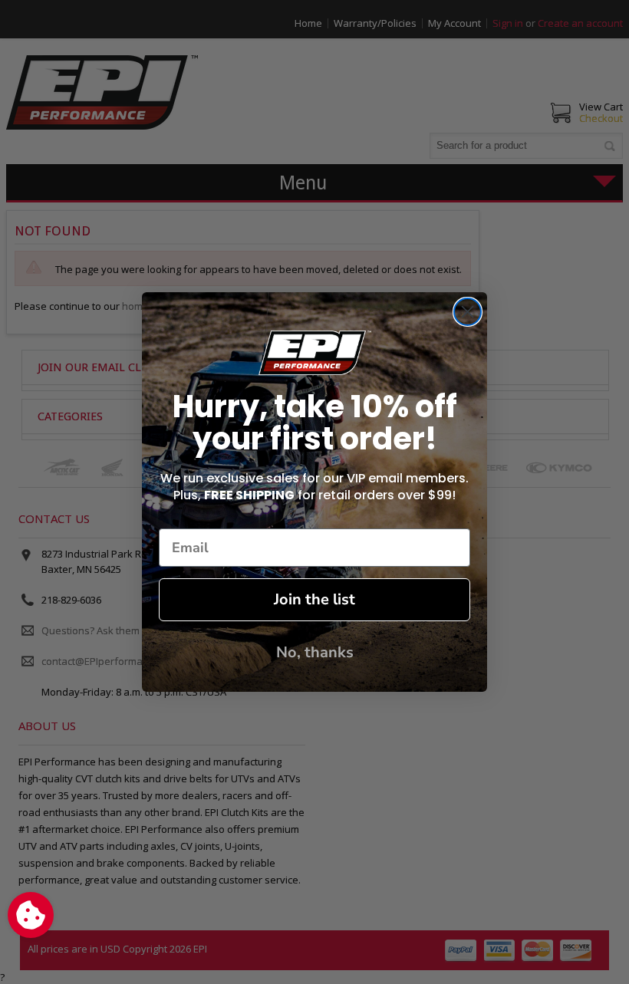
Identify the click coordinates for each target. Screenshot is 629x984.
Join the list (314, 599)
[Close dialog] (467, 311)
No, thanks (315, 652)
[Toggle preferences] (31, 915)
